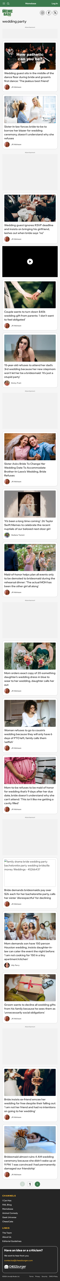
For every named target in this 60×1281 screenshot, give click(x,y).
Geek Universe (9, 1217)
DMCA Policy (53, 1276)
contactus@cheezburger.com (18, 1260)
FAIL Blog (7, 1204)
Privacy (37, 1276)
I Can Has (6, 1200)
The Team (7, 1232)
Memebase (30, 3)
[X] (55, 12)
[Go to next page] (37, 1184)
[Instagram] (42, 12)
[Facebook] (48, 12)
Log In (55, 3)
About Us (6, 1237)
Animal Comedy (10, 1213)
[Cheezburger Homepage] (30, 1267)
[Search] (8, 3)
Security (44, 1276)
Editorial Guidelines (11, 1241)
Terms (31, 1276)
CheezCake (7, 1221)
